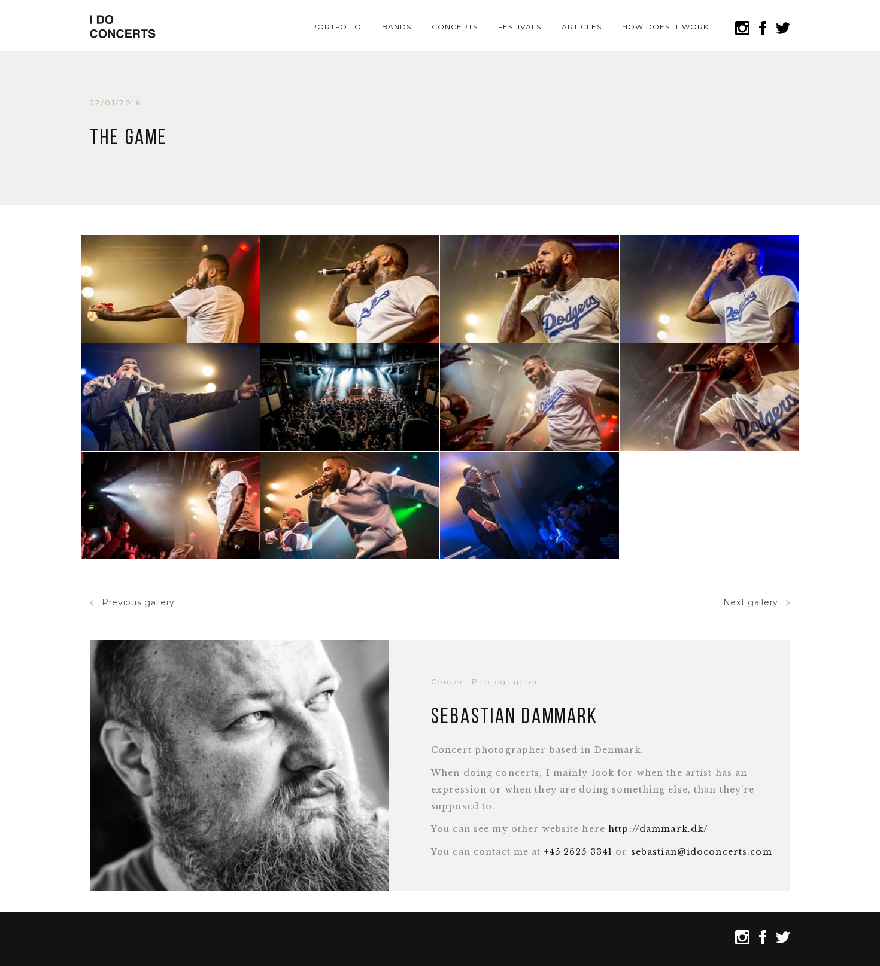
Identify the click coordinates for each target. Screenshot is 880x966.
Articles (582, 26)
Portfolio (336, 26)
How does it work (665, 26)
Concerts (455, 26)
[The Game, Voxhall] (170, 289)
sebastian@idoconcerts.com (701, 851)
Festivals (519, 26)
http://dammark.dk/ (658, 829)
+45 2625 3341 (578, 851)
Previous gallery (138, 602)
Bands (396, 26)
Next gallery (750, 602)
